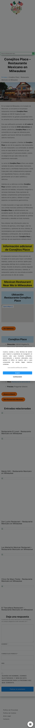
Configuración (17, 376)
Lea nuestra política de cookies (17, 367)
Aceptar (17, 373)
